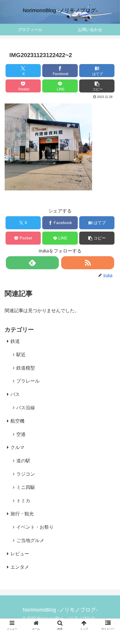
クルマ (17, 447)
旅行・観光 (22, 513)
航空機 (17, 421)
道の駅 (23, 460)
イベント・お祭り (35, 527)
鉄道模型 (25, 367)
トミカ (23, 500)
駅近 (21, 354)
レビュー (19, 553)
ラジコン (25, 474)
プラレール (28, 381)
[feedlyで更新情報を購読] (32, 262)
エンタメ (19, 567)
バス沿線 (25, 407)
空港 (21, 434)
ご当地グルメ (30, 540)
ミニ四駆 (25, 487)
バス (15, 394)
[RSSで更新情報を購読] (87, 262)
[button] (97, 85)
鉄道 (15, 341)
